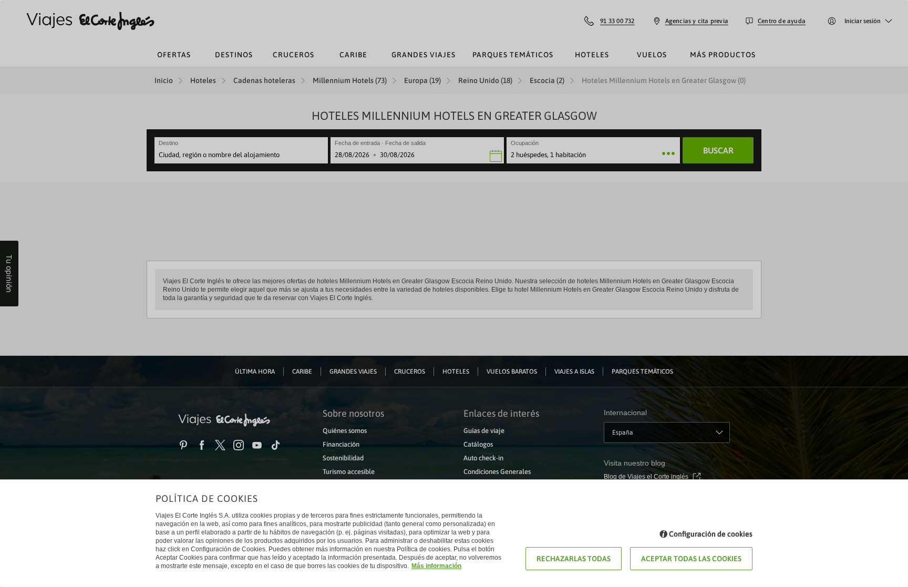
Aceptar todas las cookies (691, 558)
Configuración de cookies (710, 534)
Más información (436, 566)
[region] (454, 293)
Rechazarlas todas (573, 558)
